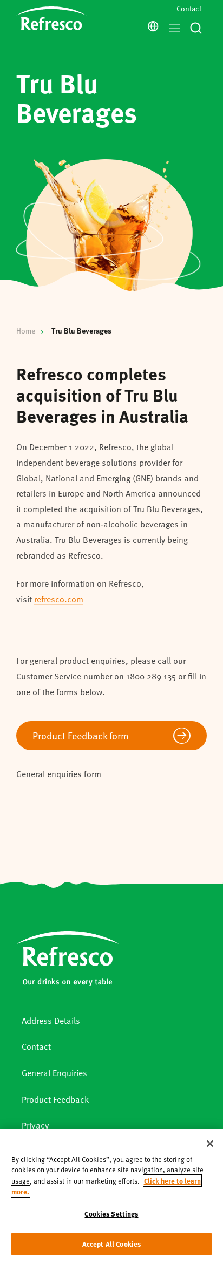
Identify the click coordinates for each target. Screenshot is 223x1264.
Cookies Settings (111, 1213)
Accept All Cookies (111, 1244)
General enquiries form (58, 773)
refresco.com (58, 599)
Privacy (35, 1125)
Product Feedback (55, 1099)
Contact (188, 8)
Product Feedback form (80, 735)
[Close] (210, 1144)
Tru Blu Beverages (81, 330)
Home (25, 330)
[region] (111, 1196)
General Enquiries (54, 1072)
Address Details (51, 1020)
